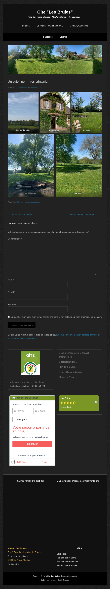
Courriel (63, 37)
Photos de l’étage (67, 377)
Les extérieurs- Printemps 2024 (86, 214)
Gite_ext (20, 202)
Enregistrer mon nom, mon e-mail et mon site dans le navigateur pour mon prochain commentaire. (56, 317)
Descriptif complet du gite (70, 372)
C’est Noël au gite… (68, 362)
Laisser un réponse (32, 202)
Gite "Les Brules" (55, 12)
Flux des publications (66, 557)
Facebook (48, 37)
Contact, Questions (79, 25)
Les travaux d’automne (20, 214)
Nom (11, 280)
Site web (12, 304)
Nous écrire (13, 564)
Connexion (61, 554)
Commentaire (15, 239)
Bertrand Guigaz (37, 87)
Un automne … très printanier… (30, 81)
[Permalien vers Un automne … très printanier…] (55, 60)
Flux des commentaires (67, 561)
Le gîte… (26, 25)
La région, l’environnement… (50, 25)
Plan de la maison (67, 367)
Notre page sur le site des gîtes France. (27, 382)
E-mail (11, 292)
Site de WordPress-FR (67, 565)
